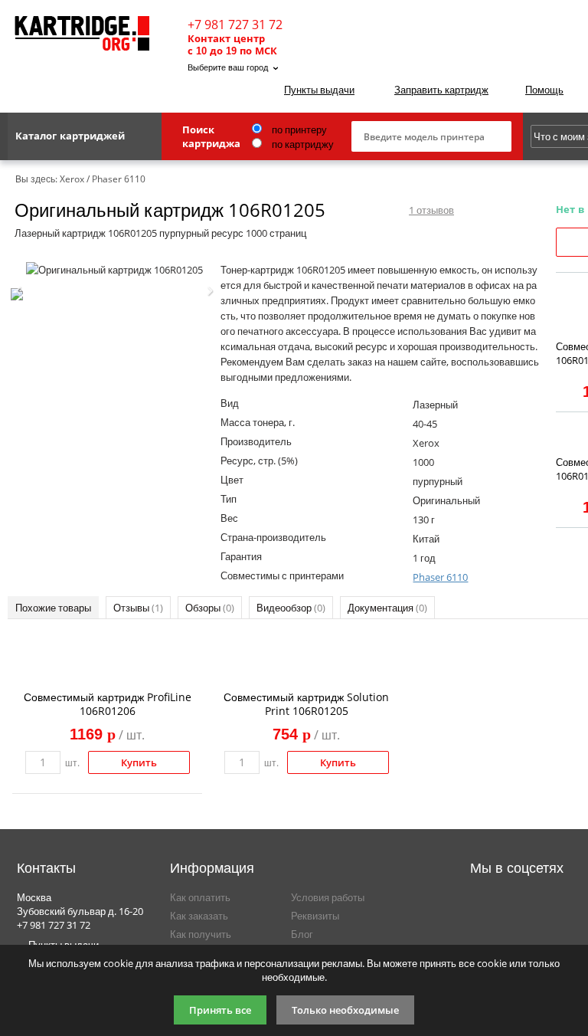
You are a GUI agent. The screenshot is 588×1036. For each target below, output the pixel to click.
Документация (387, 608)
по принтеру (298, 129)
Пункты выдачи (319, 90)
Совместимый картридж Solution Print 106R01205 (306, 704)
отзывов (431, 210)
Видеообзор (290, 608)
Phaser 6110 (440, 577)
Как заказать (199, 916)
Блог (302, 934)
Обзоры (209, 608)
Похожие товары (53, 608)
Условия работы (327, 897)
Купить (139, 762)
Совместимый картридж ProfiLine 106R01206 (107, 704)
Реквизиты (315, 916)
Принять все (220, 1010)
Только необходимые (345, 1010)
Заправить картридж (441, 90)
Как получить (200, 934)
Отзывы (138, 608)
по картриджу (302, 144)
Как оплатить (200, 897)
